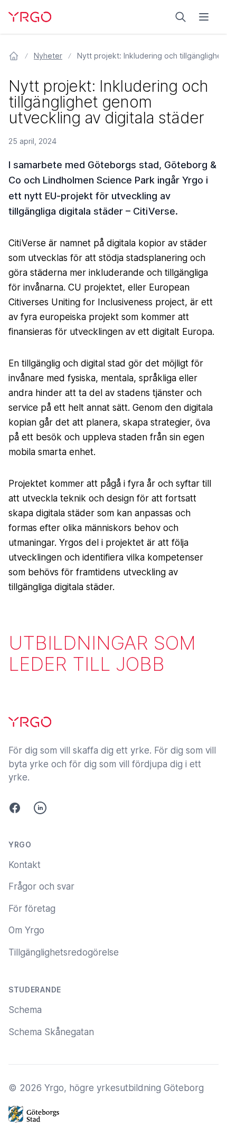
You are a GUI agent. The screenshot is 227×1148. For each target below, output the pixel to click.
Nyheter (48, 55)
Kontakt (24, 865)
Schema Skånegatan (51, 1032)
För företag (31, 908)
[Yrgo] (29, 17)
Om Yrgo (26, 930)
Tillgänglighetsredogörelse (63, 952)
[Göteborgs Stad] (113, 1114)
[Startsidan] (13, 56)
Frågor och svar (41, 886)
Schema (25, 1010)
